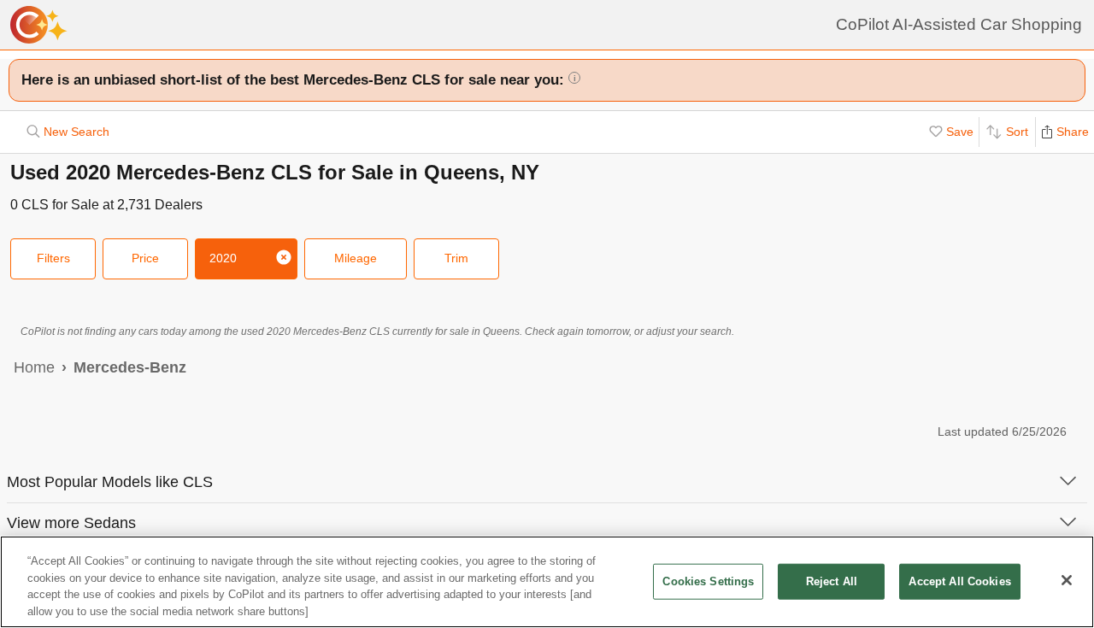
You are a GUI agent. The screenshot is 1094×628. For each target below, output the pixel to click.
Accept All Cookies (959, 581)
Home (34, 367)
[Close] (1066, 580)
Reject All (831, 581)
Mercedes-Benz (130, 367)
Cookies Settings (708, 581)
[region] (547, 582)
